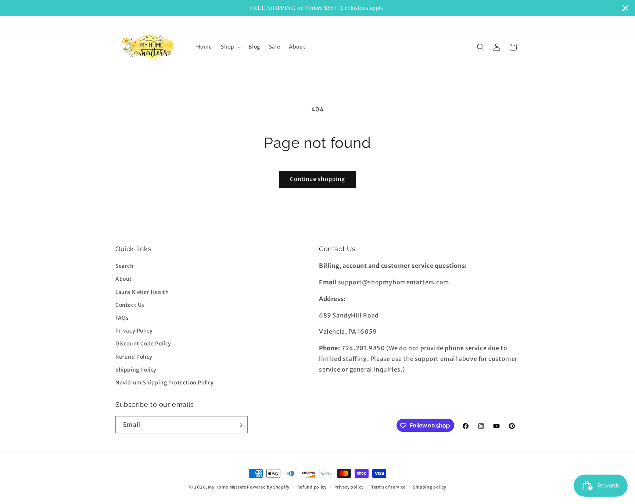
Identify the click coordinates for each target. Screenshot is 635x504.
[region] (317, 8)
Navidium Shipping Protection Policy (164, 382)
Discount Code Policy (143, 343)
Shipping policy (429, 486)
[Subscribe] (239, 425)
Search (124, 266)
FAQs (122, 318)
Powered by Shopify (268, 487)
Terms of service (388, 486)
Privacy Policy (134, 330)
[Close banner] (625, 8)
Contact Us (129, 305)
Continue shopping (317, 178)
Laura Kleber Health (142, 292)
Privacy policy (349, 486)
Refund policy (312, 486)
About (123, 279)
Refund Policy (134, 357)
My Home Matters (227, 487)
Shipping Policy (136, 369)
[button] (230, 46)
